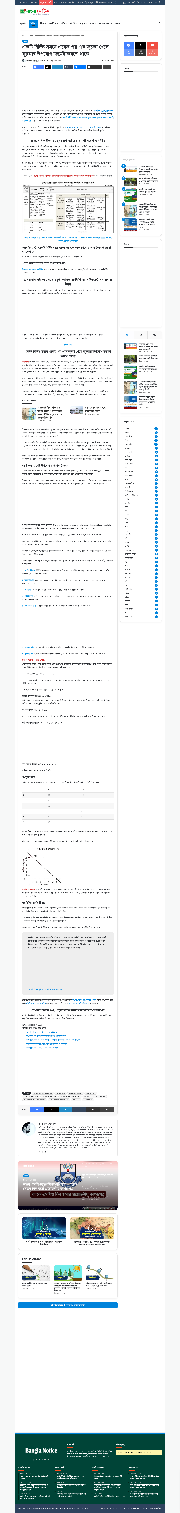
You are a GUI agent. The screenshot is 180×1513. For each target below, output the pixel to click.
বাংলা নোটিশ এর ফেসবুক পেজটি (84, 1000)
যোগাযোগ (145, 1509)
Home (26, 36)
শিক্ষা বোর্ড (128, 460)
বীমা (126, 526)
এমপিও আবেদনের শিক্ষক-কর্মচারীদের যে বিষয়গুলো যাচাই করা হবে (49, 1186)
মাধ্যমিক (127, 448)
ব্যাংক (127, 519)
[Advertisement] (114, 12)
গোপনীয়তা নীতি (124, 1509)
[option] (68, 1185)
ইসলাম (127, 601)
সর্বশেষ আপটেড (88, 1100)
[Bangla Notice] (34, 11)
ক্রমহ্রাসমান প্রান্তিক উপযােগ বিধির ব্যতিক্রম (41, 1032)
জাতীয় (127, 432)
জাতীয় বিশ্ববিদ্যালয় (131, 495)
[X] (36, 1459)
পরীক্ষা (127, 468)
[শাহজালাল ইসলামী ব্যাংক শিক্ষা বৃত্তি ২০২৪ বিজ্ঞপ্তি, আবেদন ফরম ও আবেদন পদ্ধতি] (130, 225)
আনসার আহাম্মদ (41, 1509)
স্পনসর (127, 593)
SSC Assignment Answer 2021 (59, 1100)
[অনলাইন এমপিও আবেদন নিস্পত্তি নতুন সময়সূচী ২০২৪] (130, 195)
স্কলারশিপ (128, 499)
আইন (63, 23)
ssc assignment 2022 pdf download (34, 1100)
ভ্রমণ (92, 23)
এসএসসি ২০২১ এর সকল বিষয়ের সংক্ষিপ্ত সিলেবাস (83, 127)
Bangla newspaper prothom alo (43, 1093)
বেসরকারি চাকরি (130, 554)
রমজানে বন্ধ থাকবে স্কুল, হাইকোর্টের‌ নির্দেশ (75, 2)
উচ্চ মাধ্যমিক (129, 472)
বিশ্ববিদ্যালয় (129, 491)
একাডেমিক (128, 444)
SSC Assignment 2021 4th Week (70, 1096)
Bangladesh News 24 (75, 1093)
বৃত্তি (126, 507)
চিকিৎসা (127, 542)
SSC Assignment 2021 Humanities (94, 1096)
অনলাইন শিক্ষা (129, 483)
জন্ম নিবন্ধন (129, 617)
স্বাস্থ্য (117, 23)
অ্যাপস (127, 566)
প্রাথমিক (127, 456)
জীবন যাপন (128, 597)
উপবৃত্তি (127, 503)
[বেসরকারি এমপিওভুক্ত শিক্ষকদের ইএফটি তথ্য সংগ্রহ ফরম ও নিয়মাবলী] (130, 169)
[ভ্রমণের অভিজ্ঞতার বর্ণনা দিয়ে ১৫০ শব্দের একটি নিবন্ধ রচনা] (130, 181)
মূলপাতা (23, 23)
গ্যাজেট (127, 577)
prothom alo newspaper (31, 1096)
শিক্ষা (42, 23)
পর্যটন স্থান (128, 589)
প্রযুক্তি (82, 23)
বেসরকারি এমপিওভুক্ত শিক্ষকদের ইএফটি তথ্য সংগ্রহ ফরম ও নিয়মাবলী (148, 169)
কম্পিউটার (128, 570)
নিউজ (32, 23)
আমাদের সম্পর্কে (136, 1509)
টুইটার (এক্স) (120, 1444)
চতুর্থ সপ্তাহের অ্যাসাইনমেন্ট (104, 111)
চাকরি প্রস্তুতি (129, 558)
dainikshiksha (90, 1093)
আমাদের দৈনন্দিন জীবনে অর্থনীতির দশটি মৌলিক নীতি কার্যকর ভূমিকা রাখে (53, 1040)
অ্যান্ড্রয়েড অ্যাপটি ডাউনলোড (78, 1003)
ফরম (126, 605)
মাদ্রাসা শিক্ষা (129, 464)
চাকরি (72, 23)
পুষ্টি (126, 538)
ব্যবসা (127, 515)
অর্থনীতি (52, 23)
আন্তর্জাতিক (128, 436)
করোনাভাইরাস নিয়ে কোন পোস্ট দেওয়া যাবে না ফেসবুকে (46, 1044)
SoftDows (61, 1509)
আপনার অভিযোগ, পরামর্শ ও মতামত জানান (68, 1305)
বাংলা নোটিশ (76, 1100)
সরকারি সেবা (104, 23)
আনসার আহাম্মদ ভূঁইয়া (33, 61)
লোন (126, 523)
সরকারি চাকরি (129, 550)
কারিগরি (127, 487)
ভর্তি (126, 479)
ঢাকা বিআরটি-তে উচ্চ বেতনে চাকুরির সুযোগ (42, 1048)
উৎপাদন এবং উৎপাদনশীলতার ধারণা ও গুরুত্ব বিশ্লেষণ (46, 1036)
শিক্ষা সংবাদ (129, 452)
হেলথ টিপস (128, 534)
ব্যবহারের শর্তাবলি (155, 1509)
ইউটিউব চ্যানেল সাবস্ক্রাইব (36, 1003)
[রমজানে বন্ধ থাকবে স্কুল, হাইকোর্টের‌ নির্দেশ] (76, 410)
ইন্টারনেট (128, 573)
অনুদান (127, 613)
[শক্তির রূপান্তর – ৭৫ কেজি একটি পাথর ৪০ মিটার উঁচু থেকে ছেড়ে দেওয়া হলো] (100, 1273)
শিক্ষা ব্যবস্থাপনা (130, 476)
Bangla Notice (60, 1093)
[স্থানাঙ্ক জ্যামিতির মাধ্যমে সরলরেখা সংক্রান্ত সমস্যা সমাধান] (36, 1273)
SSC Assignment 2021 (49, 1096)
